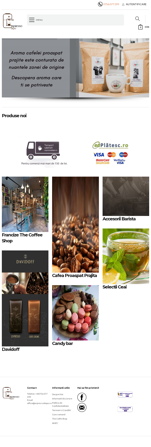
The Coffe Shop (59, 418)
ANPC (55, 423)
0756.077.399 (111, 4)
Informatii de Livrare (62, 398)
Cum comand (58, 414)
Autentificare (136, 4)
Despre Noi (57, 394)
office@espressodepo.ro (39, 403)
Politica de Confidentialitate (60, 404)
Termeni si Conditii (61, 410)
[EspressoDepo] (12, 21)
